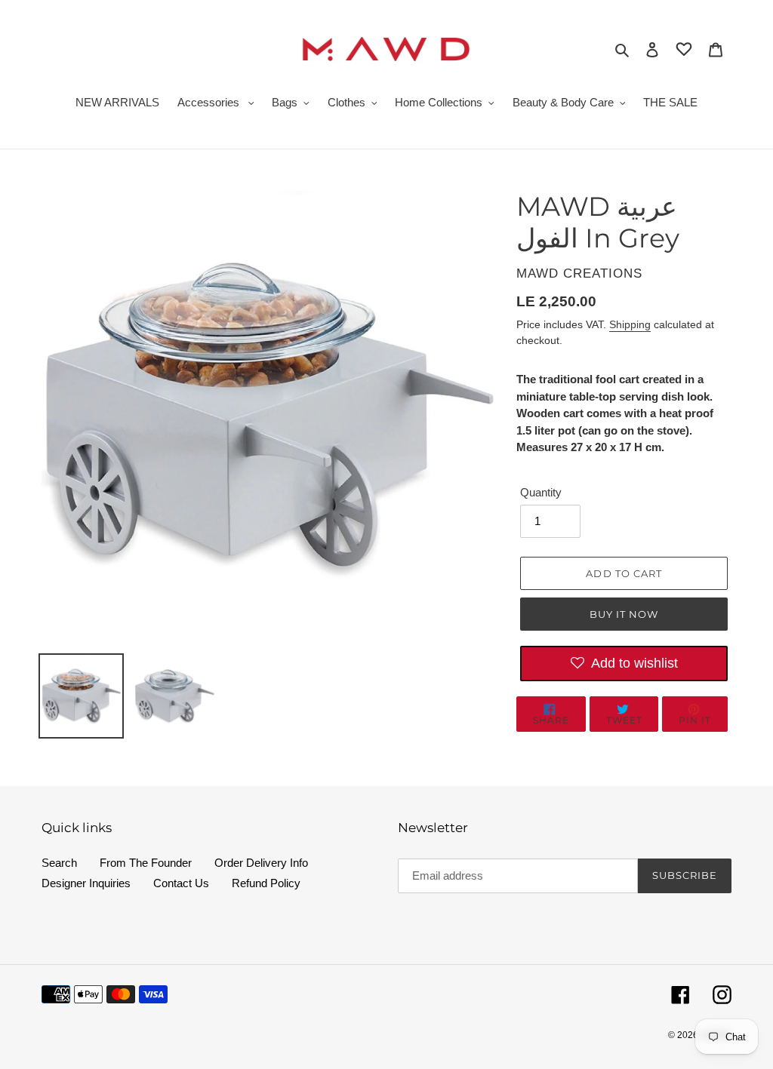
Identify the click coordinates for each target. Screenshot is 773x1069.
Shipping (630, 324)
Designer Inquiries (86, 883)
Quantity (541, 492)
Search (59, 862)
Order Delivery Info (261, 862)
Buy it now (624, 614)
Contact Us (181, 883)
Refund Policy (266, 883)
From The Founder (146, 862)
